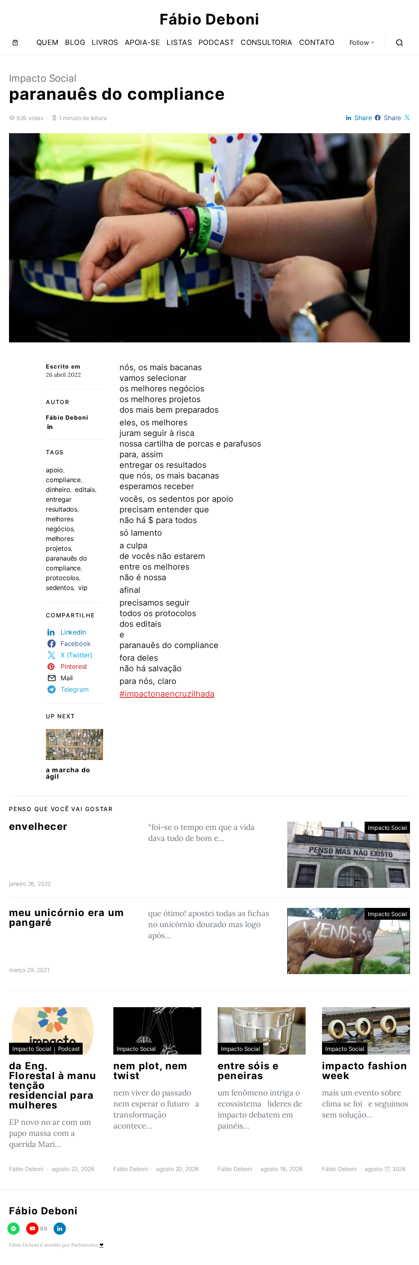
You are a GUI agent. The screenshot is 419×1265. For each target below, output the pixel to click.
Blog (75, 42)
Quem (47, 42)
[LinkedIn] (60, 1229)
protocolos (62, 578)
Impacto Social (43, 78)
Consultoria (267, 42)
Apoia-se (142, 42)
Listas (179, 42)
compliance (63, 480)
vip (82, 587)
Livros (105, 42)
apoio (54, 470)
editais (85, 489)
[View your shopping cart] (15, 42)
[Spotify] (13, 1229)
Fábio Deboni (209, 19)
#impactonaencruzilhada (166, 694)
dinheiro (58, 489)
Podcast (216, 42)
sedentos (59, 587)
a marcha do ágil (68, 773)
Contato (316, 42)
